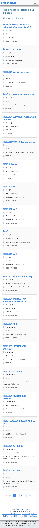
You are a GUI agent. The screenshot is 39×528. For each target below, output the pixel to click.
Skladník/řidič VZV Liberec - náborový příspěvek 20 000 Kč (17, 25)
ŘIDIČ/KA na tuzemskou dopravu (18, 94)
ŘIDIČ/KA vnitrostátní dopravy (17, 276)
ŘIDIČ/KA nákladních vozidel (16, 72)
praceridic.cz (8, 2)
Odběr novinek (19, 516)
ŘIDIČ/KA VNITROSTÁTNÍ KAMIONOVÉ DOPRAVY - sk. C (17, 300)
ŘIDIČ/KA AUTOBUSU (13, 371)
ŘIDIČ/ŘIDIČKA (10, 164)
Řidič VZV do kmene (12, 49)
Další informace (29, 525)
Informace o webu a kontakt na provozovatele (16, 514)
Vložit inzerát (10, 516)
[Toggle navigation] (35, 3)
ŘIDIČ (5, 231)
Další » (30, 496)
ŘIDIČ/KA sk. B (10, 186)
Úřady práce (26, 509)
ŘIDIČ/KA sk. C (10, 209)
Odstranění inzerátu (31, 516)
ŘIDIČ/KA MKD (10, 323)
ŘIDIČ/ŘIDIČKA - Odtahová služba (19, 141)
